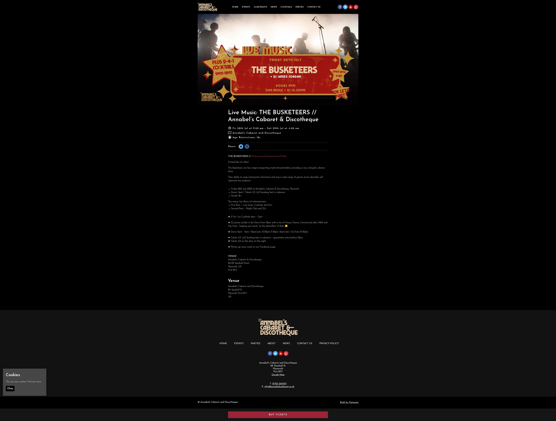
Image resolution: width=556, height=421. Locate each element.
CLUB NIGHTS (260, 7)
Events (246, 7)
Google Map (278, 375)
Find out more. (34, 382)
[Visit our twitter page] (345, 7)
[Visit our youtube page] (350, 7)
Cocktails (286, 7)
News (274, 7)
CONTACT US (304, 343)
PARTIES (300, 7)
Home (235, 7)
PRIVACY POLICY (329, 343)
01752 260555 (279, 384)
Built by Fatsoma (349, 402)
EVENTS (239, 343)
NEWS (286, 343)
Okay (10, 388)
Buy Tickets (278, 415)
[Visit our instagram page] (356, 7)
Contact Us (313, 7)
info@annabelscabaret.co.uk (279, 387)
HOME (223, 343)
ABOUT (271, 343)
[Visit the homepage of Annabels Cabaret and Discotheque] (207, 7)
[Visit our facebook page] (340, 7)
